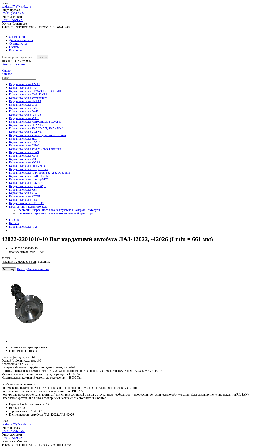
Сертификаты (18, 43)
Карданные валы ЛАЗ (23, 87)
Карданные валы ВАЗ (23, 104)
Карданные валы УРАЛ (24, 193)
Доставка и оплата (21, 40)
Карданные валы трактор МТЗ (28, 179)
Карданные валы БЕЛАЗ (25, 101)
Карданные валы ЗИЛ (23, 138)
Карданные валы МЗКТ (24, 159)
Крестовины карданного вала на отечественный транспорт (55, 213)
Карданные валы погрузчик (27, 165)
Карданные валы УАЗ (23, 189)
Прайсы (14, 46)
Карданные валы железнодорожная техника (37, 135)
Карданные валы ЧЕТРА (25, 196)
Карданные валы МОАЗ (24, 162)
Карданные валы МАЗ (23, 155)
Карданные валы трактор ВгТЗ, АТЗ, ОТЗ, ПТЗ (39, 172)
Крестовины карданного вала (28, 206)
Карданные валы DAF (23, 111)
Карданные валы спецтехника (28, 169)
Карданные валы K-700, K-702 (29, 176)
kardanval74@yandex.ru (16, 6)
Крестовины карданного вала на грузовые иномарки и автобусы (58, 210)
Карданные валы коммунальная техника (35, 148)
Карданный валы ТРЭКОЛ (26, 203)
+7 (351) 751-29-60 (13, 13)
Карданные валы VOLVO (25, 131)
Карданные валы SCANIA (26, 125)
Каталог (14, 223)
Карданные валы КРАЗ (24, 152)
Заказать (20, 64)
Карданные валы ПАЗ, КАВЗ (28, 94)
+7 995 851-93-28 (12, 20)
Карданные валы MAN (24, 118)
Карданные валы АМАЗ (24, 84)
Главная (14, 219)
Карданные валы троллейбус (27, 186)
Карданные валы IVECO (25, 114)
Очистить (8, 64)
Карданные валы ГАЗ (23, 108)
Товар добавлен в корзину (33, 269)
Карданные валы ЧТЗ (23, 199)
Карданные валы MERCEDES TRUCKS (35, 121)
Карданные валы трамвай (25, 182)
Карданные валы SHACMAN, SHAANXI (36, 128)
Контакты (15, 50)
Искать (43, 57)
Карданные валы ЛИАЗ (24, 145)
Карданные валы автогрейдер (28, 97)
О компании (17, 36)
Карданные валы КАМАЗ (25, 142)
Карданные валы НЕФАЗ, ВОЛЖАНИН (35, 91)
